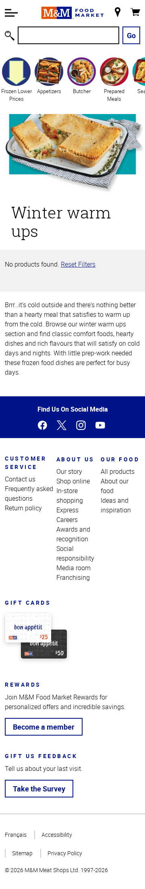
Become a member (44, 727)
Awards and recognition (73, 534)
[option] (16, 79)
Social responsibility (75, 553)
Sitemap (22, 853)
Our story (69, 471)
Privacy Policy (65, 853)
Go (131, 35)
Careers (67, 519)
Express (67, 510)
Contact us (20, 479)
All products (118, 471)
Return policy (23, 508)
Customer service (25, 463)
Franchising (73, 577)
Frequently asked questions (29, 493)
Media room (73, 567)
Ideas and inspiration (116, 505)
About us (75, 459)
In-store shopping (69, 495)
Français (16, 834)
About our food (114, 486)
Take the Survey (39, 788)
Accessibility (56, 834)
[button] (11, 12)
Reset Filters (78, 264)
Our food (120, 459)
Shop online (73, 481)
